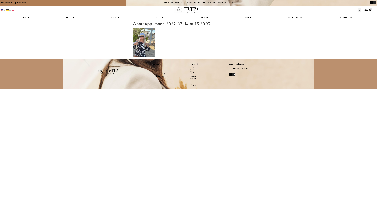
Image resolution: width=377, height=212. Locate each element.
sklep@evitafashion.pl (240, 68)
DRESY (158, 17)
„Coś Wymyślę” (193, 85)
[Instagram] (374, 2)
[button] (359, 10)
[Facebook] (371, 2)
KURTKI (69, 17)
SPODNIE (204, 17)
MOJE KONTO (293, 17)
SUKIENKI (23, 17)
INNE (247, 17)
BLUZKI (114, 17)
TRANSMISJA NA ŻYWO (348, 17)
